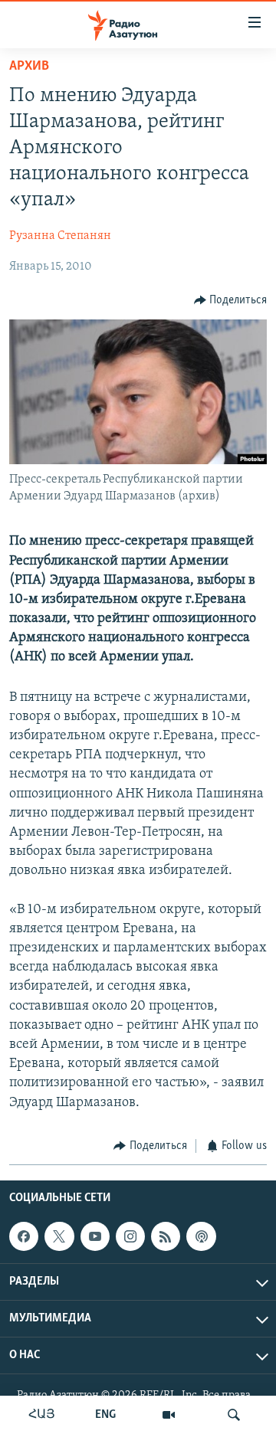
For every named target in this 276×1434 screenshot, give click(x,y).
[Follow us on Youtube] (95, 1236)
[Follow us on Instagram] (130, 1236)
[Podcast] (200, 1236)
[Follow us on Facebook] (23, 1236)
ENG (105, 1415)
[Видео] (169, 1415)
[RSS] (165, 1236)
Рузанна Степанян (60, 236)
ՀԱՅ (41, 1415)
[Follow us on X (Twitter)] (59, 1236)
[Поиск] (234, 1415)
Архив (29, 67)
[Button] (231, 300)
